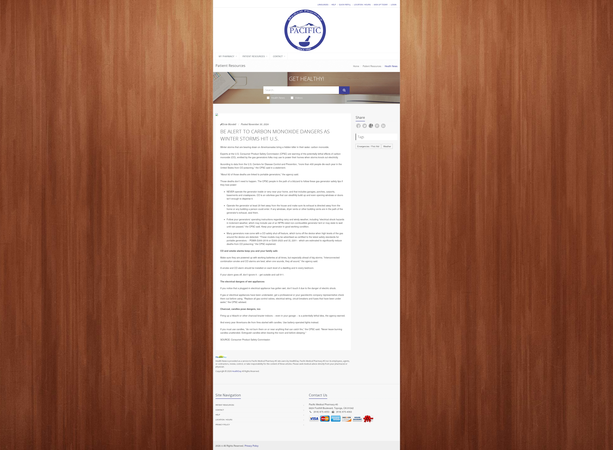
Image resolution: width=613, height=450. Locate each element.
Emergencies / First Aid (368, 146)
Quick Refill (345, 4)
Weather (387, 146)
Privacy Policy (223, 424)
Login (393, 4)
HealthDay (236, 371)
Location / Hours (362, 4)
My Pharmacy (226, 56)
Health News (278, 97)
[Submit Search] (344, 90)
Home (356, 66)
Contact (278, 56)
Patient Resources (253, 56)
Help (333, 4)
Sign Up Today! (381, 4)
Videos (299, 97)
